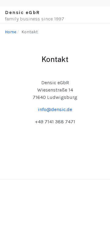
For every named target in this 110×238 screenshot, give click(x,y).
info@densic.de (55, 109)
